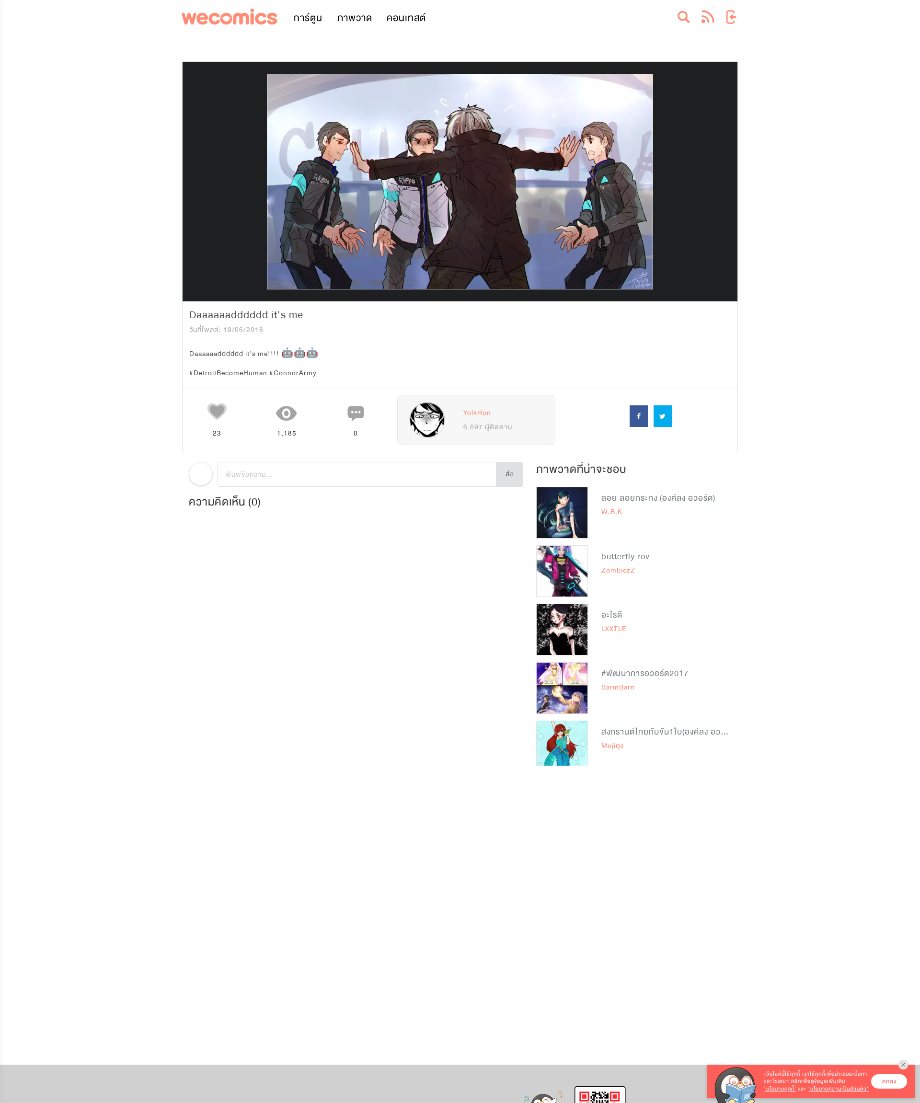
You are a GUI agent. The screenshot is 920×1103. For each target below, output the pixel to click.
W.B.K (611, 512)
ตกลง (889, 1081)
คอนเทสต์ (406, 18)
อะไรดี (611, 615)
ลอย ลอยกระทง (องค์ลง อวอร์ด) (658, 498)
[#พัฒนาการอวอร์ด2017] (562, 688)
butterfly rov (625, 556)
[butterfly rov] (562, 571)
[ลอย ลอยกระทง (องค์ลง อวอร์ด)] (562, 513)
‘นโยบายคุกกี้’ (780, 1088)
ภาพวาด (354, 18)
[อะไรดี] (562, 629)
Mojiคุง (612, 746)
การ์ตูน (308, 18)
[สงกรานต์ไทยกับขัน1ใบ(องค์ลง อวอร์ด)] (562, 746)
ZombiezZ (618, 570)
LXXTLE (613, 629)
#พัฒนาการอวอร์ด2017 (645, 673)
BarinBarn (618, 687)
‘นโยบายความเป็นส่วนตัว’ (838, 1088)
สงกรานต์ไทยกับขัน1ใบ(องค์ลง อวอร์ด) (669, 732)
